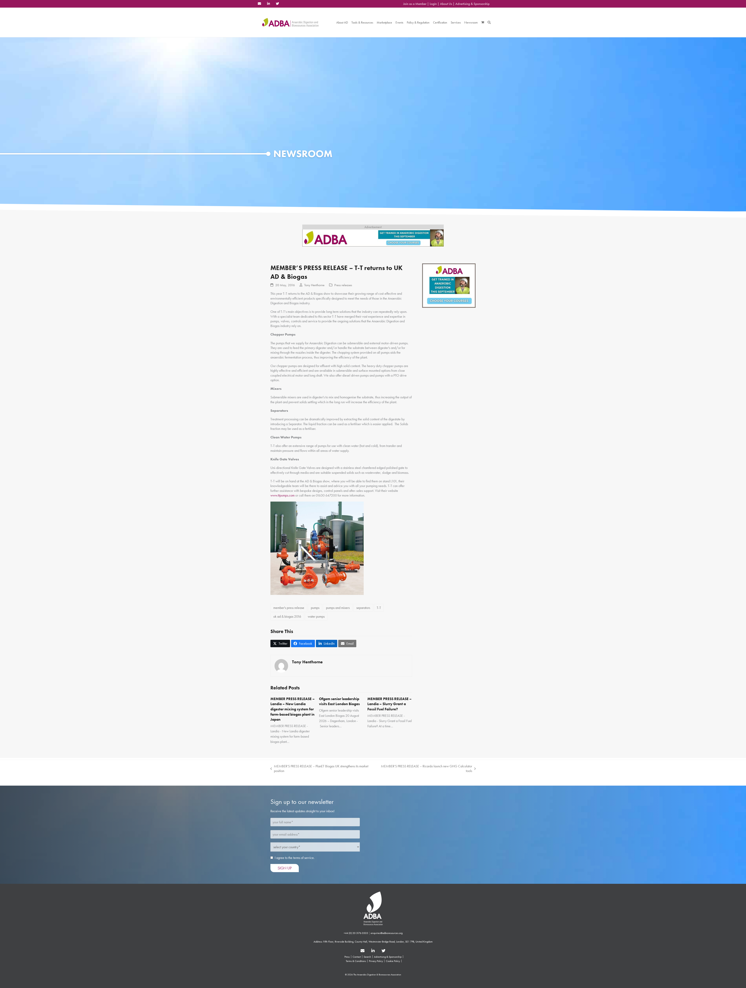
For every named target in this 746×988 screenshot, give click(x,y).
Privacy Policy (376, 961)
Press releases (343, 285)
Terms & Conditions (356, 961)
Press (347, 956)
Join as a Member (414, 4)
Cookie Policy (393, 961)
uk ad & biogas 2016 (287, 616)
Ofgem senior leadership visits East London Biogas (339, 701)
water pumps (316, 616)
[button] (482, 22)
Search (367, 956)
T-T (379, 607)
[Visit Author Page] (281, 665)
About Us (446, 4)
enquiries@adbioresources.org (387, 933)
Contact (357, 956)
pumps (315, 607)
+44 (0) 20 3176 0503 (356, 933)
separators (363, 607)
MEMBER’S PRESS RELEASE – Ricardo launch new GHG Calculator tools (425, 768)
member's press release (288, 607)
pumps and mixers (338, 607)
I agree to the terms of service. (295, 857)
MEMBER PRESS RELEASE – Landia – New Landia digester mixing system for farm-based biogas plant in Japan (292, 709)
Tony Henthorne (314, 285)
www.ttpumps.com (282, 495)
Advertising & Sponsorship (472, 4)
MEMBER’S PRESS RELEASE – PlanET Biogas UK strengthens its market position (319, 768)
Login (433, 4)
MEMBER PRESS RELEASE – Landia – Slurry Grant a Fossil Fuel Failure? (389, 704)
